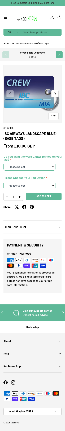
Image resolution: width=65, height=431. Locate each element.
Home (6, 43)
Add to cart (43, 196)
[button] (59, 17)
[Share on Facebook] (24, 207)
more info (49, 2)
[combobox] (32, 32)
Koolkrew (15, 422)
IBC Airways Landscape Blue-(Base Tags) (30, 43)
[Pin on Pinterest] (32, 207)
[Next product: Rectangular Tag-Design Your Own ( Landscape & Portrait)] (59, 54)
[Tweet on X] (16, 207)
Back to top (32, 327)
